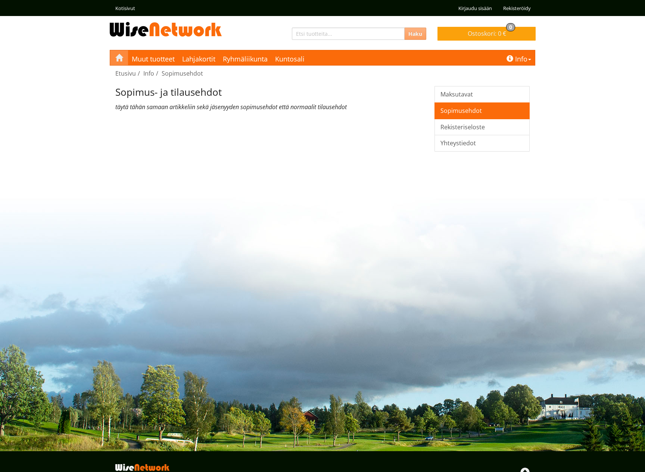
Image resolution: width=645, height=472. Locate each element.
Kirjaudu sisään (475, 8)
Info (521, 58)
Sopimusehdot (182, 73)
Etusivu (125, 73)
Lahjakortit (198, 58)
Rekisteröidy (517, 8)
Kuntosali (290, 58)
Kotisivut (125, 8)
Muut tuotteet (153, 58)
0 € (490, 32)
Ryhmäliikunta (245, 58)
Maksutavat (456, 94)
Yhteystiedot (458, 143)
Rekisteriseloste (462, 127)
